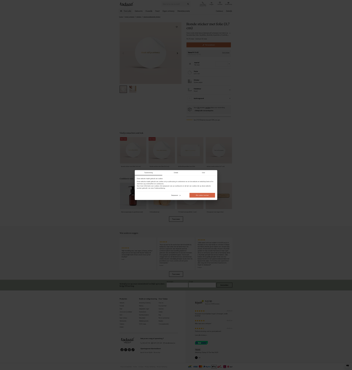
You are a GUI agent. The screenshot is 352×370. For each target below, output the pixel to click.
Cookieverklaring (159, 188)
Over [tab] (203, 172)
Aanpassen (174, 195)
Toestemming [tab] (148, 172)
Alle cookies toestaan (202, 195)
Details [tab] (176, 172)
